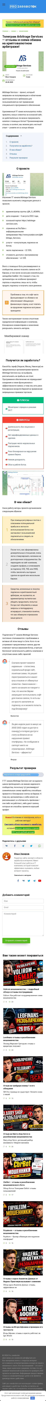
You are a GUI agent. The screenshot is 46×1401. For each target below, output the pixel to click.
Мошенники (10, 66)
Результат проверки (18, 158)
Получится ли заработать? (21, 146)
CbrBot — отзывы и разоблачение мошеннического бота (19, 1183)
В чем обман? (16, 150)
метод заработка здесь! (29, 25)
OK (33, 1398)
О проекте (14, 142)
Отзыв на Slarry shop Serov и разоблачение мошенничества (17, 1135)
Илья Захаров (21, 853)
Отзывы (13, 154)
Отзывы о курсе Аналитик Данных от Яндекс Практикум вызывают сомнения (22, 1280)
